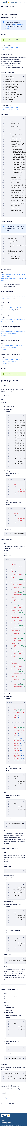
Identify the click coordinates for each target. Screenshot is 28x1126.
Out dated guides (10, 6)
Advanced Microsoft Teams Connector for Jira (11, 1123)
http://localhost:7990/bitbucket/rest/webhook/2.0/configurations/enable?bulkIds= (13, 347)
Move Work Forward (5, 1119)
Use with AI (6, 11)
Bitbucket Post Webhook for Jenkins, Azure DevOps (14, 2)
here (8, 28)
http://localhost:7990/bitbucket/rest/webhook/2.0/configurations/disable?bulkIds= (13, 333)
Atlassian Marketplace (6, 1122)
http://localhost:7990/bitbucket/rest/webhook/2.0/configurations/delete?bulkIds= (13, 361)
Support (2, 1120)
